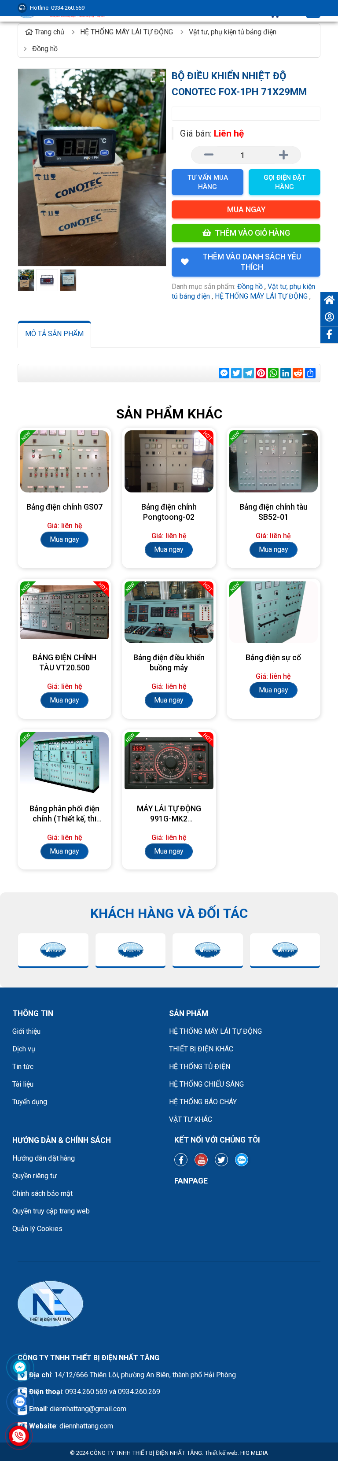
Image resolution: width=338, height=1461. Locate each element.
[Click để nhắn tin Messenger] (19, 1367)
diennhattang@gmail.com (88, 1409)
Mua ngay (246, 209)
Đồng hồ (250, 286)
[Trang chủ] (329, 300)
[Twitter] (221, 1159)
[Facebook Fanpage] (180, 1159)
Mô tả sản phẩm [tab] (54, 333)
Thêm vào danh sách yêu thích (251, 262)
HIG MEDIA (254, 1453)
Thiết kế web (221, 1453)
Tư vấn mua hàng (207, 182)
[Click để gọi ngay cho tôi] (19, 1436)
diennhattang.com (86, 1426)
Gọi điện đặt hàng (284, 182)
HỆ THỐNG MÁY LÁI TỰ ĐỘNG (261, 296)
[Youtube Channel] (201, 1159)
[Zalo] (241, 1159)
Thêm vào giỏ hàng (252, 233)
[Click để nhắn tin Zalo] (19, 1401)
